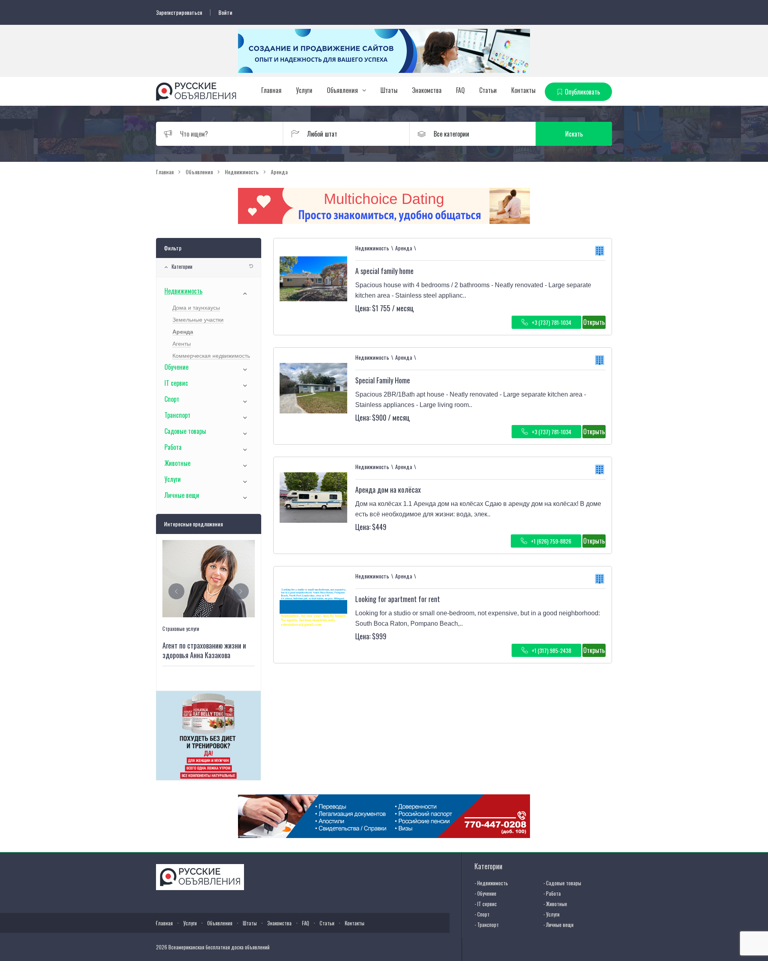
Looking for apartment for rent (397, 599)
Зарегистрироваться (179, 12)
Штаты (389, 90)
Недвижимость (183, 291)
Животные (177, 463)
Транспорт (177, 415)
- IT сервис (485, 904)
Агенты (181, 343)
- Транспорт (486, 924)
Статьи (488, 90)
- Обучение (485, 893)
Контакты (523, 90)
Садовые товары (185, 431)
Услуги (304, 90)
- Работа (552, 893)
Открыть (594, 322)
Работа (173, 447)
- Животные (555, 904)
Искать (574, 134)
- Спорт (482, 914)
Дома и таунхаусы (196, 307)
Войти (225, 12)
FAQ (460, 90)
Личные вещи (181, 495)
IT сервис (176, 383)
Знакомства (427, 90)
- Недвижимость (491, 883)
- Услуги (551, 914)
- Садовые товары (562, 883)
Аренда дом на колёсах (388, 489)
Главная (271, 90)
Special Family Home (382, 380)
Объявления (342, 90)
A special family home (384, 271)
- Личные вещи (558, 924)
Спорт (171, 399)
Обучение (176, 367)
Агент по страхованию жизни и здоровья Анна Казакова (204, 650)
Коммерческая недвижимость (211, 356)
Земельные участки (198, 319)
